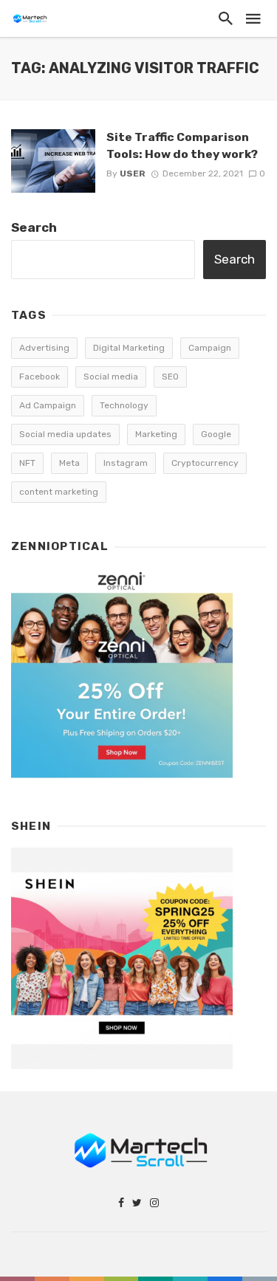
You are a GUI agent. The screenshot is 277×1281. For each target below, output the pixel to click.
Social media (110, 376)
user (133, 173)
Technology (124, 405)
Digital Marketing (129, 348)
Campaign (209, 348)
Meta (69, 463)
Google (216, 434)
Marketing (156, 434)
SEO (170, 376)
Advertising (44, 348)
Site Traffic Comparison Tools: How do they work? (182, 145)
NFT (27, 463)
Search (34, 227)
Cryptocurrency (205, 463)
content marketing (58, 492)
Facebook (39, 376)
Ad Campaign (47, 405)
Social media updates (65, 434)
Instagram (125, 463)
